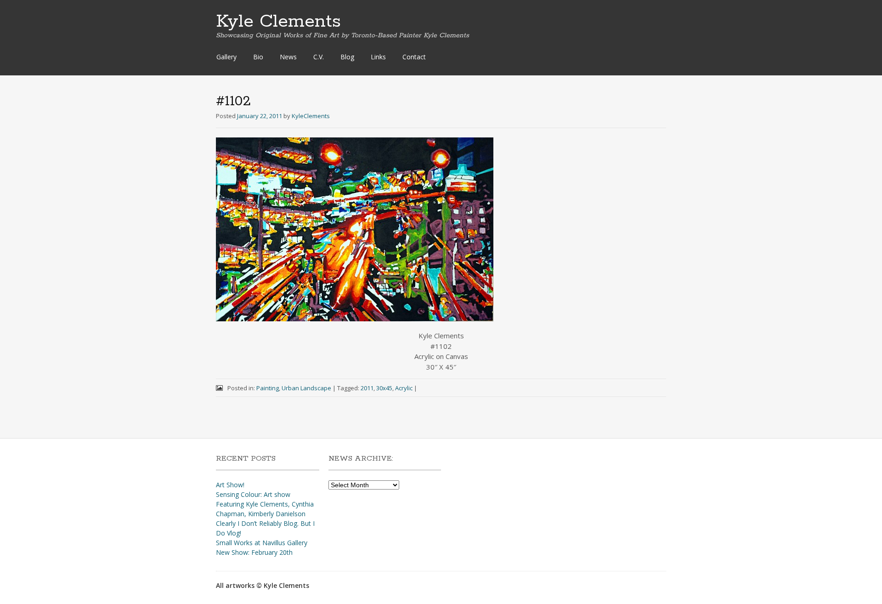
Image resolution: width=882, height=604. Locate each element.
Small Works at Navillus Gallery (261, 542)
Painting (267, 388)
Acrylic (404, 388)
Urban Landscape (306, 388)
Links (378, 56)
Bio (258, 56)
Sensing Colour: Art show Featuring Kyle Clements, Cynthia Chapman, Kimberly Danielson (265, 504)
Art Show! (230, 484)
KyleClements (311, 116)
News (288, 56)
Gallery (226, 56)
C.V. (318, 56)
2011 (367, 388)
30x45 (384, 388)
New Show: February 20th (254, 552)
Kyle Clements (278, 21)
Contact (414, 56)
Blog (347, 56)
